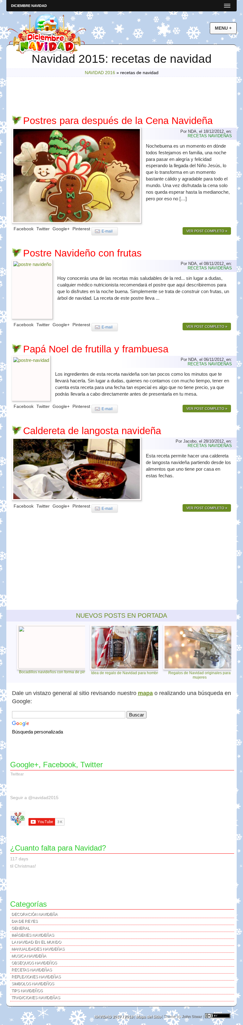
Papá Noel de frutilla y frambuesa (95, 349)
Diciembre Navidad (29, 6)
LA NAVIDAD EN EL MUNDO (36, 942)
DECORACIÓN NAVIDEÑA (34, 914)
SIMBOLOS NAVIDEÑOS (32, 983)
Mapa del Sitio (148, 1017)
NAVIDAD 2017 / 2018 (113, 1017)
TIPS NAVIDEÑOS (27, 990)
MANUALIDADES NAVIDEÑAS (38, 949)
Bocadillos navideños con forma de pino (53, 672)
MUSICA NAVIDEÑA (28, 956)
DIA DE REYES (24, 921)
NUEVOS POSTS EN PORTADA (121, 615)
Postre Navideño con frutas (82, 253)
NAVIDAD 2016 (100, 72)
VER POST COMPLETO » (206, 231)
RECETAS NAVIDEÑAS (210, 135)
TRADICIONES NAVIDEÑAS (35, 997)
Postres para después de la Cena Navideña (118, 120)
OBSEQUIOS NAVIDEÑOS (34, 963)
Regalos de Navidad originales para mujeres (199, 675)
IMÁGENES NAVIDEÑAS (32, 935)
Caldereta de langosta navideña (92, 430)
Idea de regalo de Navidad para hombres (126, 673)
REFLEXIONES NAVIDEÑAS (36, 977)
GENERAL (20, 928)
